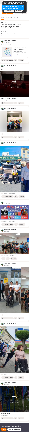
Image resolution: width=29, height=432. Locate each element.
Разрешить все (9, 10)
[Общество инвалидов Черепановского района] (14, 52)
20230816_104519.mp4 (7, 413)
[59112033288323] (2, 41)
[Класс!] (2, 134)
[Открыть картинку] (10, 169)
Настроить (18, 10)
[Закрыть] (22, 7)
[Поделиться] (15, 60)
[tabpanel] (14, 230)
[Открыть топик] (14, 45)
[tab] (2, 18)
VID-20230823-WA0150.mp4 (8, 98)
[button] (7, 13)
